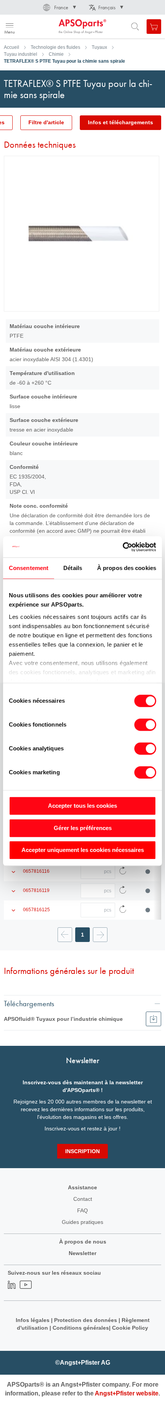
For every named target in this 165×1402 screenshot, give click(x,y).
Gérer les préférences (83, 828)
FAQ (82, 1210)
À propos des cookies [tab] (126, 568)
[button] (59, 7)
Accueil (11, 47)
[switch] (145, 725)
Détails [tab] (72, 568)
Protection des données (85, 1320)
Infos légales (33, 1320)
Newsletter (82, 1253)
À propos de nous (82, 1242)
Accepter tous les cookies (82, 805)
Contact (82, 1199)
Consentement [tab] (28, 568)
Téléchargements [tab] (29, 1003)
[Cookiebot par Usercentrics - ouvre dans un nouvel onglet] (122, 547)
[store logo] (43, 26)
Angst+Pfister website (126, 1393)
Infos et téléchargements (120, 122)
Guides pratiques (82, 1222)
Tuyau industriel (20, 54)
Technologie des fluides (55, 47)
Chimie (56, 54)
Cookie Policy (130, 1328)
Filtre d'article (46, 122)
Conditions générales (81, 1328)
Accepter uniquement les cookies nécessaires (82, 850)
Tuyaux (99, 47)
